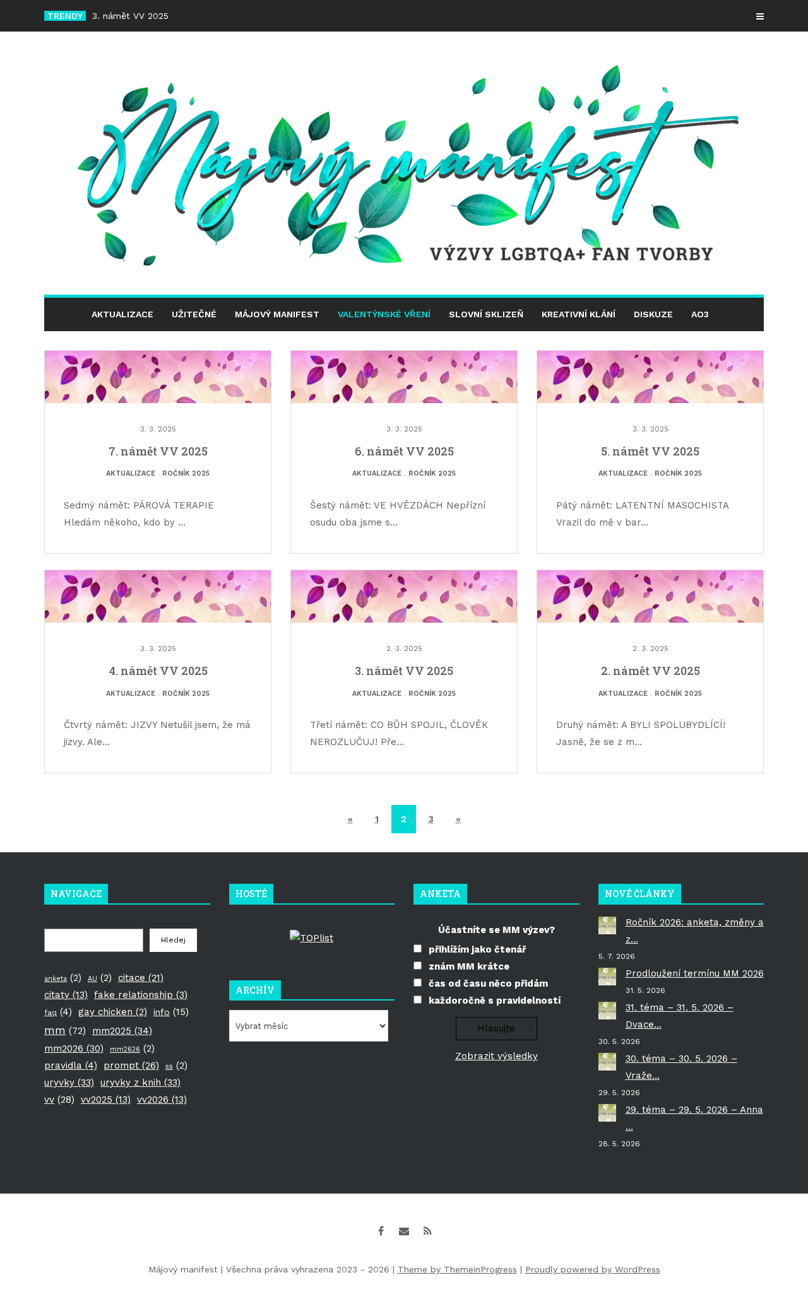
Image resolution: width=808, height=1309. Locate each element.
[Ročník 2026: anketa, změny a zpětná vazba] (607, 925)
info (171, 1012)
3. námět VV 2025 (130, 16)
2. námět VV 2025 (650, 670)
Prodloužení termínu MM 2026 (695, 973)
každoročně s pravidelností (495, 1000)
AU (100, 977)
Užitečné (194, 314)
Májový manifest (277, 314)
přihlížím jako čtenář (477, 949)
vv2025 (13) (106, 1099)
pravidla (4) (70, 1065)
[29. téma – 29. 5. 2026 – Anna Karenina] (607, 1113)
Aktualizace (122, 314)
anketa (62, 977)
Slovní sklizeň (486, 314)
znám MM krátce (469, 966)
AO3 (700, 314)
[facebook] (381, 1231)
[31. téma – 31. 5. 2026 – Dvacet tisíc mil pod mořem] (607, 1010)
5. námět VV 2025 (650, 451)
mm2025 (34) (122, 1030)
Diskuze (653, 314)
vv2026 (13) (162, 1099)
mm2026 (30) (74, 1048)
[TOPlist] (311, 937)
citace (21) (140, 977)
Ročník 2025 (186, 473)
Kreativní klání (578, 314)
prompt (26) (131, 1065)
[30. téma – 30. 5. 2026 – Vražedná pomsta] (607, 1062)
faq (58, 1012)
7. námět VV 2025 (158, 451)
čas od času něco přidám (488, 983)
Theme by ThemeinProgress (457, 1269)
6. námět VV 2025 (404, 451)
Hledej (173, 940)
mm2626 (132, 1048)
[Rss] (427, 1231)
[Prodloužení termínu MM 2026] (607, 976)
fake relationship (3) (140, 995)
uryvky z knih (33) (140, 1082)
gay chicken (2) (112, 1012)
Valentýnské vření (384, 314)
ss (176, 1065)
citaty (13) (66, 995)
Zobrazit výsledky (496, 1056)
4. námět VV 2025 (158, 670)
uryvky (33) (69, 1082)
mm (65, 1030)
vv (59, 1099)
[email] (404, 1231)
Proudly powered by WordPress (592, 1269)
